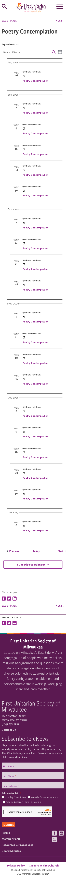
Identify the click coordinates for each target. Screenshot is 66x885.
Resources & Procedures (17, 845)
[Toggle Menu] (59, 7)
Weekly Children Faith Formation (23, 802)
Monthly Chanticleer (15, 797)
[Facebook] (4, 623)
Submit (8, 824)
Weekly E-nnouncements (44, 797)
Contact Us (9, 729)
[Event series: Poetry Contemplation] (24, 76)
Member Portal (11, 839)
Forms (6, 832)
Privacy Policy (16, 865)
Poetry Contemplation (35, 80)
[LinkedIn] (14, 623)
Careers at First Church (44, 865)
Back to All (9, 20)
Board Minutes (11, 851)
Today (36, 550)
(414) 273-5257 (10, 724)
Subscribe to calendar (31, 564)
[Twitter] (9, 623)
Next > (60, 20)
